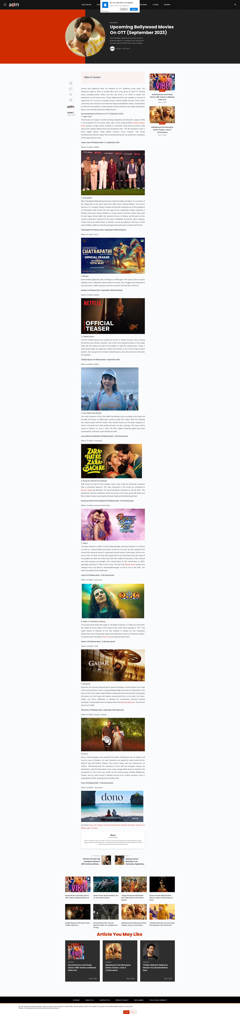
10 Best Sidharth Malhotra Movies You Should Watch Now (155, 968)
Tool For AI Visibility (158, 1000)
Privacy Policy (122, 1000)
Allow (134, 9)
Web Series (143, 5)
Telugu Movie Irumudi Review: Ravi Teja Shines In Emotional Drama (132, 897)
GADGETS (71, 962)
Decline (133, 1012)
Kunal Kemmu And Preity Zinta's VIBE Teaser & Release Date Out (162, 97)
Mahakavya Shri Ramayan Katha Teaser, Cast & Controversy (162, 129)
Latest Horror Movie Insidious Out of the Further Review (105, 896)
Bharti (71, 113)
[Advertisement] (7, 38)
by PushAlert (106, 11)
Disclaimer (138, 1000)
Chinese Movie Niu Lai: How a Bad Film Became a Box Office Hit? (162, 924)
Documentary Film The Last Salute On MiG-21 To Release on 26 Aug (105, 925)
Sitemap (76, 1000)
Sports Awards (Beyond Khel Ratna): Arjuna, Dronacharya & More (161, 897)
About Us (89, 1000)
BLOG (162, 90)
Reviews (167, 5)
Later (123, 9)
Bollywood (86, 5)
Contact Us (104, 1000)
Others (155, 5)
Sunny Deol (105, 637)
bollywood (114, 22)
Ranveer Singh (86, 490)
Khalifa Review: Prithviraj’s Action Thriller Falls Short (77, 924)
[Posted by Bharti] (112, 48)
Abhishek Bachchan (127, 702)
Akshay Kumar (130, 564)
